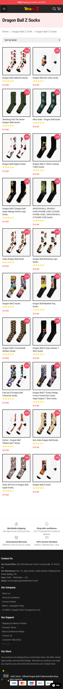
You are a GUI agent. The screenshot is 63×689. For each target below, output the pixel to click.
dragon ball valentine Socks (15, 78)
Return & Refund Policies (13, 631)
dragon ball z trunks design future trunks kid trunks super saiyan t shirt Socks (45, 395)
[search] (54, 9)
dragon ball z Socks (42, 485)
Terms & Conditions (11, 597)
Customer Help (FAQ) (11, 640)
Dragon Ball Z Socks (46, 31)
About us (6, 593)
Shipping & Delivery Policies (14, 623)
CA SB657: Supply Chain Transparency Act (21, 610)
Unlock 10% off (5, 676)
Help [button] (57, 685)
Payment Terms (9, 627)
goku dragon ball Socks (13, 259)
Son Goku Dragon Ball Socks (45, 440)
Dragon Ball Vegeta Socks (14, 164)
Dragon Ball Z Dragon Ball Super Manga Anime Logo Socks (14, 211)
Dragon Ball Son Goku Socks (45, 78)
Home (5, 31)
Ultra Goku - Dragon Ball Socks (46, 119)
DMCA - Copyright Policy (13, 606)
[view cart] (59, 9)
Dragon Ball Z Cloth (22, 31)
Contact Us (7, 635)
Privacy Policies (9, 601)
